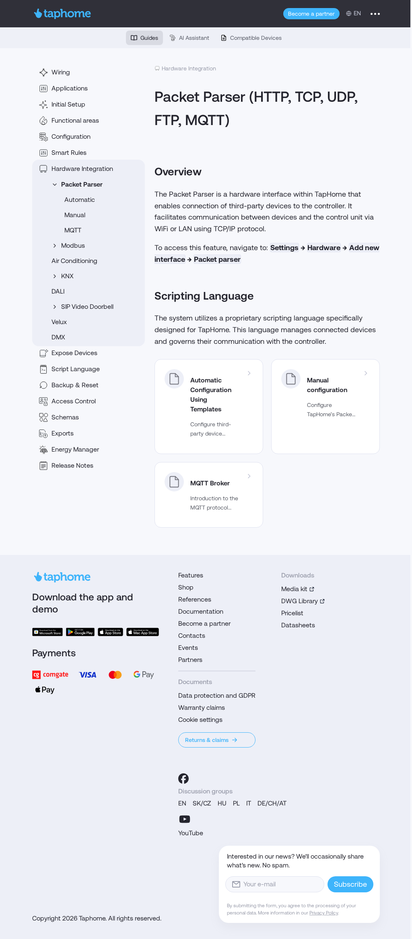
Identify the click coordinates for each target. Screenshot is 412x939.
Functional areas (75, 120)
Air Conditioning (74, 261)
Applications (70, 88)
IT (248, 803)
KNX (67, 276)
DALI (58, 291)
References (194, 599)
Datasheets (298, 625)
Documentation (200, 611)
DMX (58, 337)
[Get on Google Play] (80, 632)
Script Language (76, 369)
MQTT (72, 230)
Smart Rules (69, 152)
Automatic (79, 199)
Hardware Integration (82, 169)
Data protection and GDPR (216, 695)
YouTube (190, 833)
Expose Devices (74, 353)
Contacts (191, 635)
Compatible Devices (256, 38)
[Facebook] (183, 778)
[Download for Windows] (47, 632)
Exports (63, 433)
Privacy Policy (323, 913)
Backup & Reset (75, 385)
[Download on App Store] (110, 632)
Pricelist (292, 613)
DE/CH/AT (272, 803)
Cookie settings (200, 719)
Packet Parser (82, 184)
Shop (186, 587)
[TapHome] (62, 14)
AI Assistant (194, 38)
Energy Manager (75, 449)
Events (188, 647)
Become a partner (311, 13)
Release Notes (72, 465)
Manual (74, 215)
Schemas (65, 417)
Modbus (73, 245)
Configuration (71, 136)
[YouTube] (184, 819)
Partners (190, 660)
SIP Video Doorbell (87, 306)
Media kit (294, 589)
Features (190, 575)
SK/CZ (202, 803)
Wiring (61, 72)
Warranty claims (201, 707)
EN (182, 803)
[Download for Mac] (142, 632)
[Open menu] (375, 13)
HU (222, 803)
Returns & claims (207, 740)
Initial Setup (68, 104)
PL (236, 803)
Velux (59, 322)
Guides (149, 38)
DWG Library (299, 601)
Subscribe (350, 884)
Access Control (74, 401)
